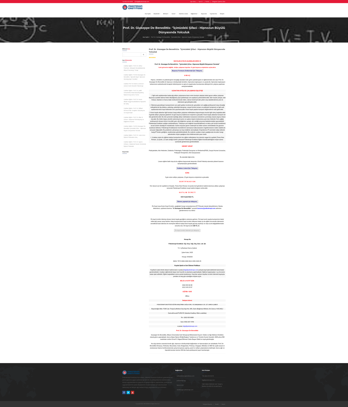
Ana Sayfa (148, 14)
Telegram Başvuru (207, 404)
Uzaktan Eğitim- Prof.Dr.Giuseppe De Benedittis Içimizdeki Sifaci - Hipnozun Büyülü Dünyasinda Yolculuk (135, 128)
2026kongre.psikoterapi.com (185, 390)
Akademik (156, 14)
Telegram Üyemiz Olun (218, 1)
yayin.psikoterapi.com (184, 97)
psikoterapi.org (181, 380)
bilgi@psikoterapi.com (142, 1)
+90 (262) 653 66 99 (208, 376)
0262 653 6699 (128, 1)
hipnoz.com (180, 385)
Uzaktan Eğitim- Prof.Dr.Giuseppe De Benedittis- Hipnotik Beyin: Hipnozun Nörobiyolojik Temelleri (134, 77)
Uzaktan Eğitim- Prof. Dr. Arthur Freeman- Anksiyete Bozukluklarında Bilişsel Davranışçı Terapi (134, 68)
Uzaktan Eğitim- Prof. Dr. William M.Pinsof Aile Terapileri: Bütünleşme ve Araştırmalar (134, 110)
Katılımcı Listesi (183, 14)
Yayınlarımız (213, 14)
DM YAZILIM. (147, 403)
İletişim (222, 14)
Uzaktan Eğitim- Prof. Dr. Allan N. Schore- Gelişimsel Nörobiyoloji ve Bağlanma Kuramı (134, 119)
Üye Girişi (193, 1)
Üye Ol (200, 1)
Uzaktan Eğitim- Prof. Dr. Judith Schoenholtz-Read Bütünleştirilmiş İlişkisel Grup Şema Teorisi (134, 93)
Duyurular (204, 14)
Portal (207, 1)
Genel (173, 14)
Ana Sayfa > (146, 37)
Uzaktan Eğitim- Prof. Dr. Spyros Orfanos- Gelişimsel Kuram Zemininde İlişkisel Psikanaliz (135, 144)
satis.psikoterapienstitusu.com (185, 376)
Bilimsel (165, 14)
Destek (217, 404)
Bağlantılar (194, 14)
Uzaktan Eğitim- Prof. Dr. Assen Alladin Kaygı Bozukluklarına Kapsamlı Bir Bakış (135, 102)
